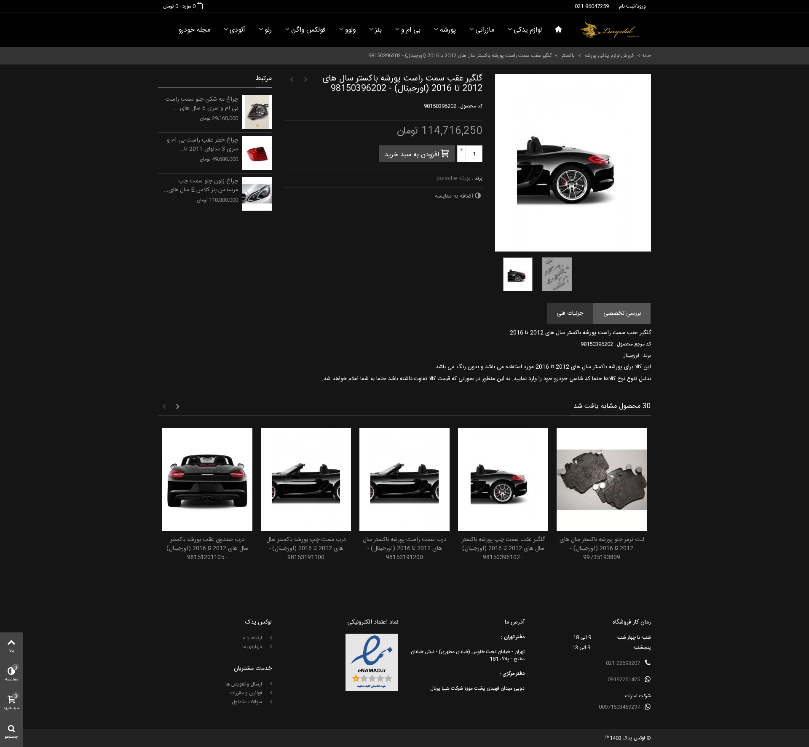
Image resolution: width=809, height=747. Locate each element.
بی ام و (411, 30)
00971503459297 (619, 707)
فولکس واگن (308, 30)
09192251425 (624, 679)
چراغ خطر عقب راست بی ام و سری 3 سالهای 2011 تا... (202, 145)
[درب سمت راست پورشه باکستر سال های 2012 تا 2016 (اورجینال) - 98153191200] (404, 479)
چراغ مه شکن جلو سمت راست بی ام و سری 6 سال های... (201, 104)
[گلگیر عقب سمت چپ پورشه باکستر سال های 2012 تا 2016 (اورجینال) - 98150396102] (503, 479)
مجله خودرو (194, 30)
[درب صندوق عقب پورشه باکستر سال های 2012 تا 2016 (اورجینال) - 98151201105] (207, 479)
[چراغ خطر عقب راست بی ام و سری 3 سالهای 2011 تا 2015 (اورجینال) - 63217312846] (257, 153)
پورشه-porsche (454, 178)
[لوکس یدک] (610, 30)
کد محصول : (470, 106)
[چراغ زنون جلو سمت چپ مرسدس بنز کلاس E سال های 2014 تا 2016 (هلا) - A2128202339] (257, 194)
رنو (268, 30)
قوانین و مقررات (246, 693)
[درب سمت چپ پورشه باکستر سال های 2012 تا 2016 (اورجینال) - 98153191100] (306, 479)
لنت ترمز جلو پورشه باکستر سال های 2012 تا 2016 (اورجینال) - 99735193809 (602, 548)
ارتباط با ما (252, 638)
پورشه (448, 30)
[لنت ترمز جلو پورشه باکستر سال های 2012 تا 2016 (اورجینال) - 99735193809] (602, 479)
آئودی (237, 30)
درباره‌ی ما (252, 647)
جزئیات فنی (570, 313)
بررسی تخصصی (622, 313)
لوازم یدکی (528, 30)
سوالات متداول (247, 702)
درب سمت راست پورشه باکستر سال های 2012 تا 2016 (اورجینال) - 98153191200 (405, 548)
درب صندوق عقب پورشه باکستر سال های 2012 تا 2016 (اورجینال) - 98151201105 (207, 548)
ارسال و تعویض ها (244, 684)
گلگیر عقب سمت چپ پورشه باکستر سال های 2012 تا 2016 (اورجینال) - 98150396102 (503, 548)
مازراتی (484, 30)
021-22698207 (623, 663)
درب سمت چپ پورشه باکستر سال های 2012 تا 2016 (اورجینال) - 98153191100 (306, 548)
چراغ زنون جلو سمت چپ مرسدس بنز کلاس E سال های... (200, 186)
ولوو (350, 30)
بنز (378, 30)
